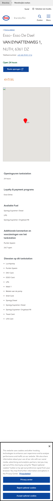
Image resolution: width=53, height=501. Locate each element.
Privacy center (26, 479)
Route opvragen (14, 69)
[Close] (49, 446)
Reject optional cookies (26, 487)
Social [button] (27, 9)
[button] (48, 18)
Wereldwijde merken (22, 2)
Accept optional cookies (27, 495)
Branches (5, 2)
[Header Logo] (14, 18)
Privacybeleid (24, 473)
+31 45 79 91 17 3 (25, 55)
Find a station (9, 29)
